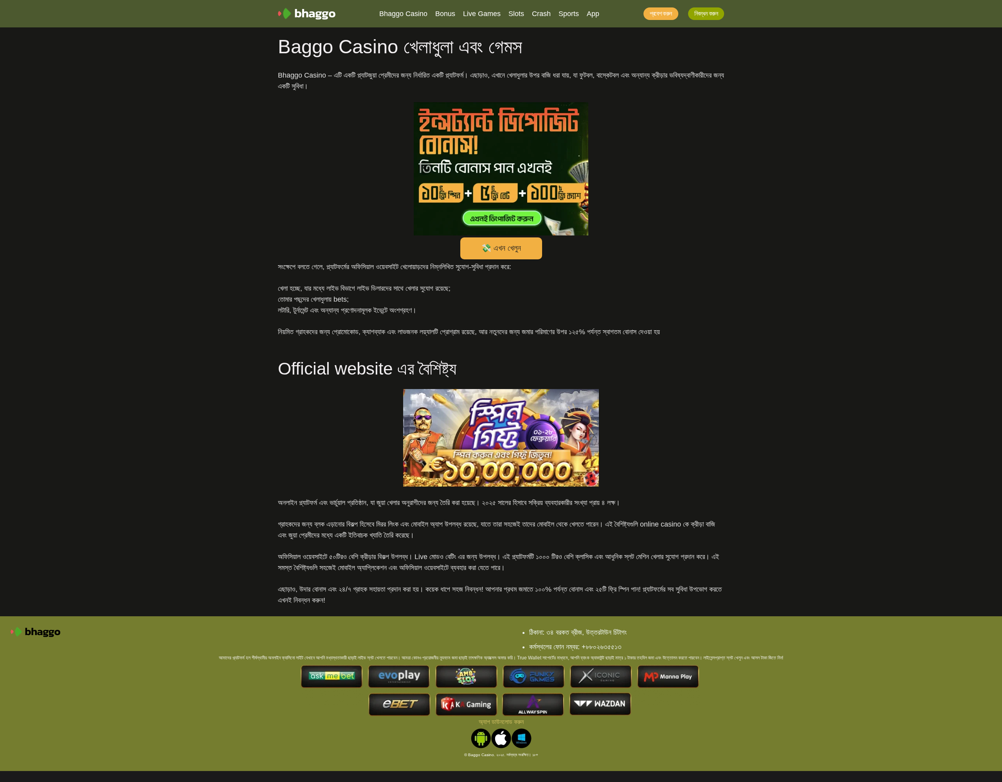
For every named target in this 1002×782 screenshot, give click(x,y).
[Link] (306, 14)
